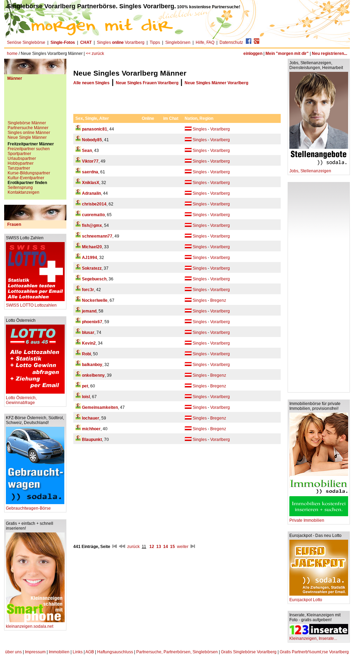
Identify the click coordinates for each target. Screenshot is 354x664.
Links (78, 651)
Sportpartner (19, 153)
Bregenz (218, 300)
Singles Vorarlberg (121, 42)
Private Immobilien (306, 520)
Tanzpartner (19, 168)
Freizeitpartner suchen (29, 148)
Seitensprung (20, 187)
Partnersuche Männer (28, 127)
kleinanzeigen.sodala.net (29, 626)
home (12, 53)
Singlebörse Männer (27, 123)
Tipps (155, 42)
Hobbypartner (21, 163)
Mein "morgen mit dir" (287, 53)
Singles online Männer (29, 132)
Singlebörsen (177, 42)
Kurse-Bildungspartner (29, 173)
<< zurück (95, 53)
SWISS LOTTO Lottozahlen (31, 305)
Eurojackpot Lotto (305, 599)
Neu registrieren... (329, 53)
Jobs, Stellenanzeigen (310, 171)
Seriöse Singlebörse (26, 42)
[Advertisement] (35, 103)
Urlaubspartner (22, 158)
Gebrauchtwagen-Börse (28, 508)
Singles (200, 129)
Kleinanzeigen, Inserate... (313, 638)
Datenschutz (231, 42)
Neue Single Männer (27, 137)
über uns (13, 651)
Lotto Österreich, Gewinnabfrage (21, 400)
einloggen (252, 53)
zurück (133, 546)
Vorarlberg (220, 129)
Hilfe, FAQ (205, 42)
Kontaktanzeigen (23, 192)
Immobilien (59, 651)
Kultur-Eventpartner (26, 177)
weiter (182, 546)
